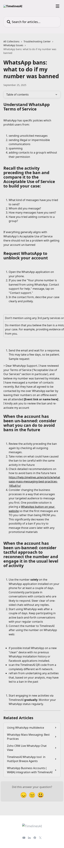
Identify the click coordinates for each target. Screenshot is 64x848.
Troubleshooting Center (37, 41)
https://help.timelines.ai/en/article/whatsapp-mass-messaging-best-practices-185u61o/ (34, 481)
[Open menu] (57, 6)
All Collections (11, 41)
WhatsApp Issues (13, 45)
